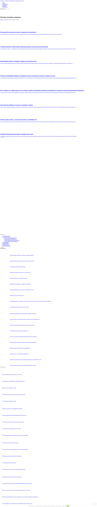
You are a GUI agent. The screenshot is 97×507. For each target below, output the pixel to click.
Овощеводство (5, 7)
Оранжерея (5, 243)
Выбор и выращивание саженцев (10, 237)
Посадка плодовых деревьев (10, 238)
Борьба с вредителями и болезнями (11, 241)
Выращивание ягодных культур (10, 239)
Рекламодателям (5, 4)
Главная (1, 19)
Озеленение (5, 244)
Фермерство (4, 6)
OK (67, 505)
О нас (3, 2)
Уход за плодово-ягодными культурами (12, 240)
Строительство (5, 245)
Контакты (4, 3)
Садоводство (4, 5)
